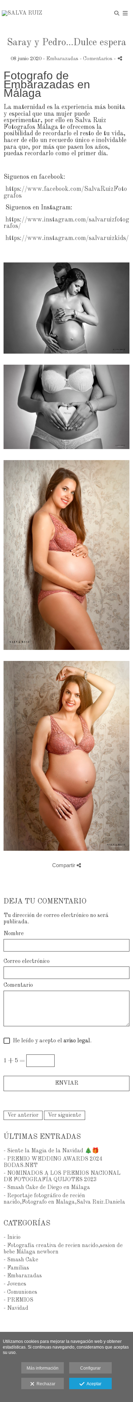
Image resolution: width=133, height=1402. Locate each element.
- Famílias (16, 1268)
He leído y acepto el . (51, 1041)
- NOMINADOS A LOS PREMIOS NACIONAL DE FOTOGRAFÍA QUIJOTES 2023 (62, 1177)
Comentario (18, 985)
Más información (43, 1368)
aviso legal (76, 1041)
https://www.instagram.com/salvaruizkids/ (67, 238)
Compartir (64, 865)
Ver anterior (23, 1115)
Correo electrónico (27, 961)
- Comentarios (97, 58)
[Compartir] (120, 58)
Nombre (14, 934)
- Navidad (16, 1308)
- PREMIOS (18, 1300)
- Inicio (12, 1237)
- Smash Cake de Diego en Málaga (47, 1187)
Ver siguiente (64, 1115)
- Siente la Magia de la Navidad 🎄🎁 (51, 1151)
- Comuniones (20, 1292)
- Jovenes (15, 1284)
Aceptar (92, 1383)
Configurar (90, 1368)
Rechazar (44, 1383)
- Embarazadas (23, 1276)
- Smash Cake (21, 1260)
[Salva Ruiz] (22, 13)
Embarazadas (62, 58)
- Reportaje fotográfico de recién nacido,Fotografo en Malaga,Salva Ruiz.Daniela (64, 1199)
